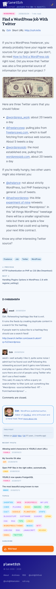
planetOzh (29, 512)
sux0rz (38, 516)
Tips (21, 521)
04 (24, 436)
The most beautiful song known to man (20, 486)
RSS (13, 521)
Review (42, 530)
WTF (38, 526)
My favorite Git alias (11, 458)
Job (17, 259)
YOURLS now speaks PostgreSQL (17, 477)
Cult (6, 512)
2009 (14, 436)
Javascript (29, 530)
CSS (6, 521)
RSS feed (12, 549)
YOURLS (27, 415)
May (20, 436)
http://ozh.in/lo (33, 30)
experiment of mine (18, 202)
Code (6, 507)
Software (25, 516)
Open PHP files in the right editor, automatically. (24, 468)
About (6, 575)
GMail (7, 535)
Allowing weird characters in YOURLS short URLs (24, 449)
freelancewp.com (17, 132)
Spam (48, 516)
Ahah (27, 507)
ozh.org (25, 581)
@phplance (13, 182)
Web (19, 502)
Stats (42, 512)
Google (16, 512)
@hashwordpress (17, 197)
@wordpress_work (18, 117)
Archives (16, 575)
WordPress (9, 14)
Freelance (8, 259)
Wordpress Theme (13, 526)
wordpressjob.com (18, 156)
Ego (18, 530)
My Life (44, 502)
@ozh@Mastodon (11, 581)
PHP (47, 507)
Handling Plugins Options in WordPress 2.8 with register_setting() (25, 281)
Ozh (8, 30)
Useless (8, 530)
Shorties (8, 502)
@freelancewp (15, 127)
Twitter (25, 259)
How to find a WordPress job (31, 56)
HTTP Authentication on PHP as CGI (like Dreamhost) (27, 270)
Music (6, 490)
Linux (5, 471)
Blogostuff (10, 516)
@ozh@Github (35, 575)
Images (37, 507)
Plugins (17, 507)
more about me (30, 418)
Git (4, 462)
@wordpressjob (16, 147)
